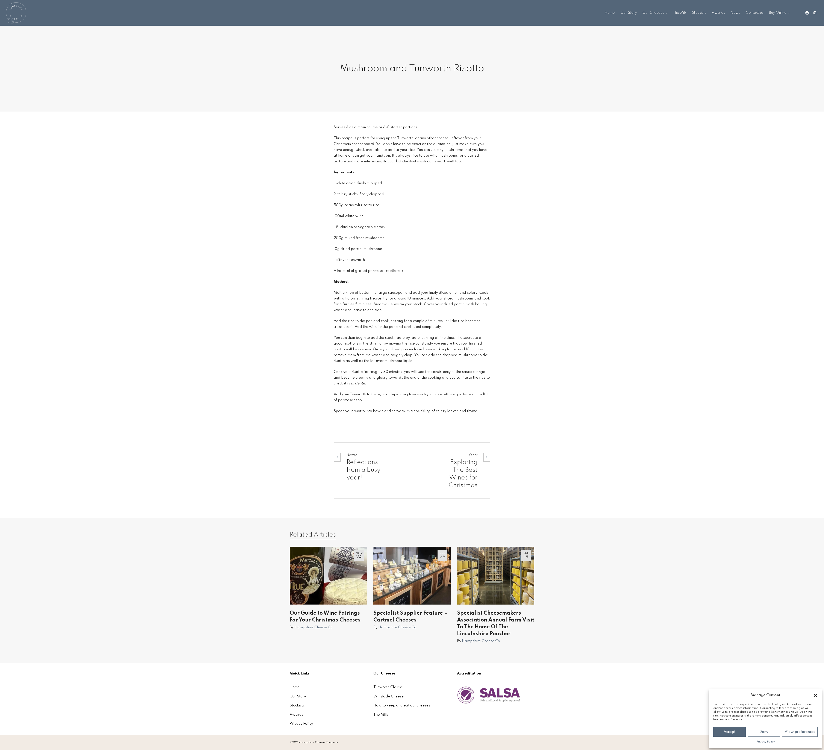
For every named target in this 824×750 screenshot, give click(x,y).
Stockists (297, 705)
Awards (296, 715)
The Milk (380, 715)
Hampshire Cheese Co (314, 627)
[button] (815, 695)
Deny (763, 732)
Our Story (298, 696)
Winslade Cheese (388, 696)
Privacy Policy (765, 741)
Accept (729, 732)
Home (295, 687)
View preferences (800, 732)
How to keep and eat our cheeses (401, 705)
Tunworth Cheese (388, 687)
